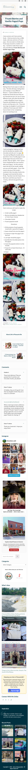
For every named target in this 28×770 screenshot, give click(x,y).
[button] (6, 448)
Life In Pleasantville (18, 767)
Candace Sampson (9, 32)
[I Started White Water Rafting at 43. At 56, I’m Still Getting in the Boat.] (7, 730)
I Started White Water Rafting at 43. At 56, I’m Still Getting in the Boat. (13, 614)
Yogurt (20, 324)
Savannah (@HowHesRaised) (11, 402)
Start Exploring (14, 550)
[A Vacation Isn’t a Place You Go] (20, 730)
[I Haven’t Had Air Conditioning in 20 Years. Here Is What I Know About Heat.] (20, 743)
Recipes (10, 323)
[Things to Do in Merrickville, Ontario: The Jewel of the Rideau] (7, 743)
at (23, 372)
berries (7, 324)
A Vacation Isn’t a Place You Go (11, 643)
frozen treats (13, 324)
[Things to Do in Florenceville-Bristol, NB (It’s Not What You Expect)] (20, 756)
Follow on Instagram (14, 475)
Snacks (15, 323)
